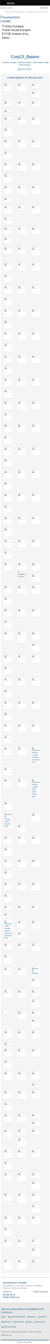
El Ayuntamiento (8, 1286)
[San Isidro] (42, 1317)
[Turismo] (40, 1322)
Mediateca (6, 1288)
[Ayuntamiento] (16, 1317)
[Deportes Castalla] (31, 1317)
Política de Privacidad (18, 1332)
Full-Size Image (24, 62)
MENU (11, 3)
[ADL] (3, 1317)
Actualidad (38, 1286)
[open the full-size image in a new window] (25, 69)
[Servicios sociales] (8, 1327)
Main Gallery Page (41, 62)
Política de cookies (34, 1332)
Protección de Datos (19, 1288)
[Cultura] (29, 1322)
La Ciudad (20, 1286)
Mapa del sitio (6, 1335)
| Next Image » (25, 65)
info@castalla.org (11, 1297)
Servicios (28, 1286)
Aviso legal (5, 1332)
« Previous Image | (9, 62)
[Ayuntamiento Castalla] (14, 21)
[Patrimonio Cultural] (6, 1322)
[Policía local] (18, 1322)
